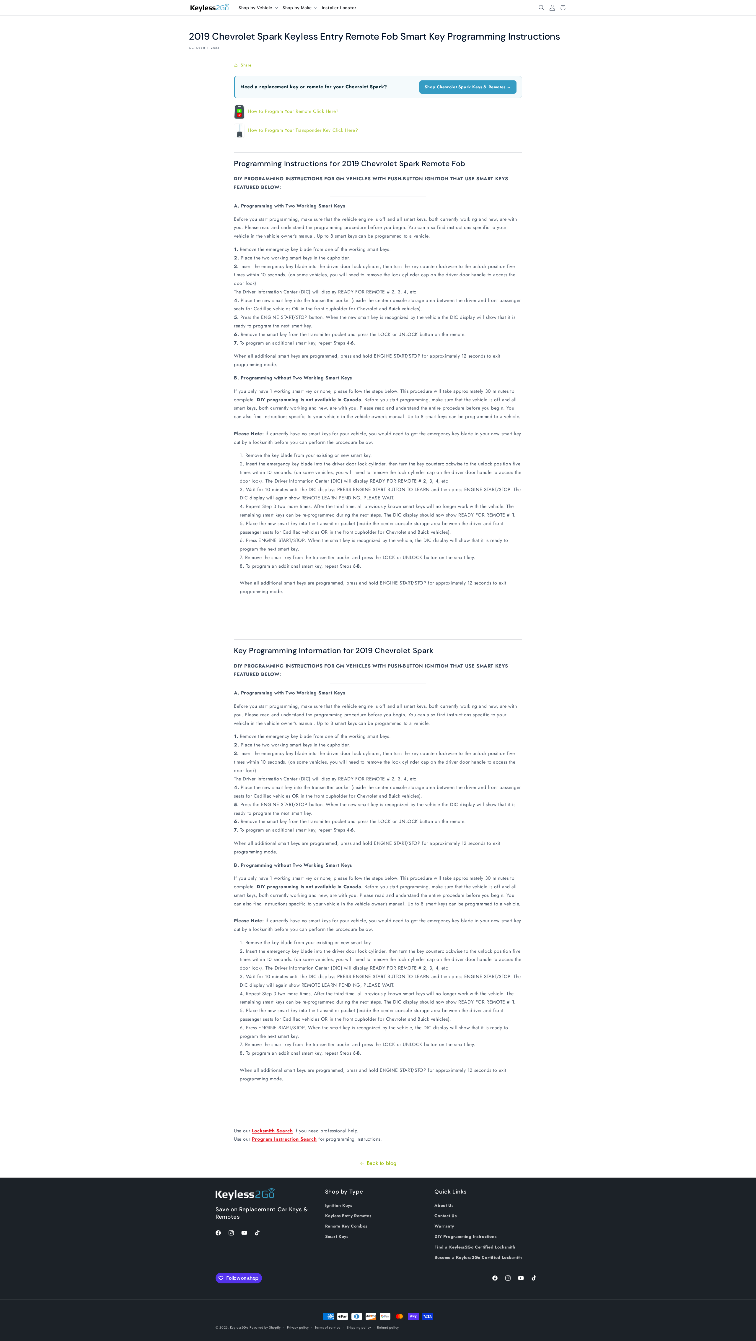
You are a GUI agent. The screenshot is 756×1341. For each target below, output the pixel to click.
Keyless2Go (239, 1327)
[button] (258, 8)
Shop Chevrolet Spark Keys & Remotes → (468, 87)
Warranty (444, 1226)
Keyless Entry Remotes (348, 1216)
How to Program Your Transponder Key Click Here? (303, 130)
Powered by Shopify (265, 1327)
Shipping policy (358, 1327)
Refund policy (388, 1327)
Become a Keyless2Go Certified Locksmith (478, 1257)
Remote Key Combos (346, 1226)
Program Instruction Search (284, 1139)
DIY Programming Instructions (465, 1236)
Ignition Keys (338, 1205)
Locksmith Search (272, 1130)
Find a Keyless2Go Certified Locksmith (474, 1247)
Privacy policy (298, 1327)
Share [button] (246, 65)
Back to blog (382, 1163)
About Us (443, 1205)
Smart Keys (336, 1236)
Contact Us (445, 1216)
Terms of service (327, 1327)
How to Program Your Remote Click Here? (293, 111)
